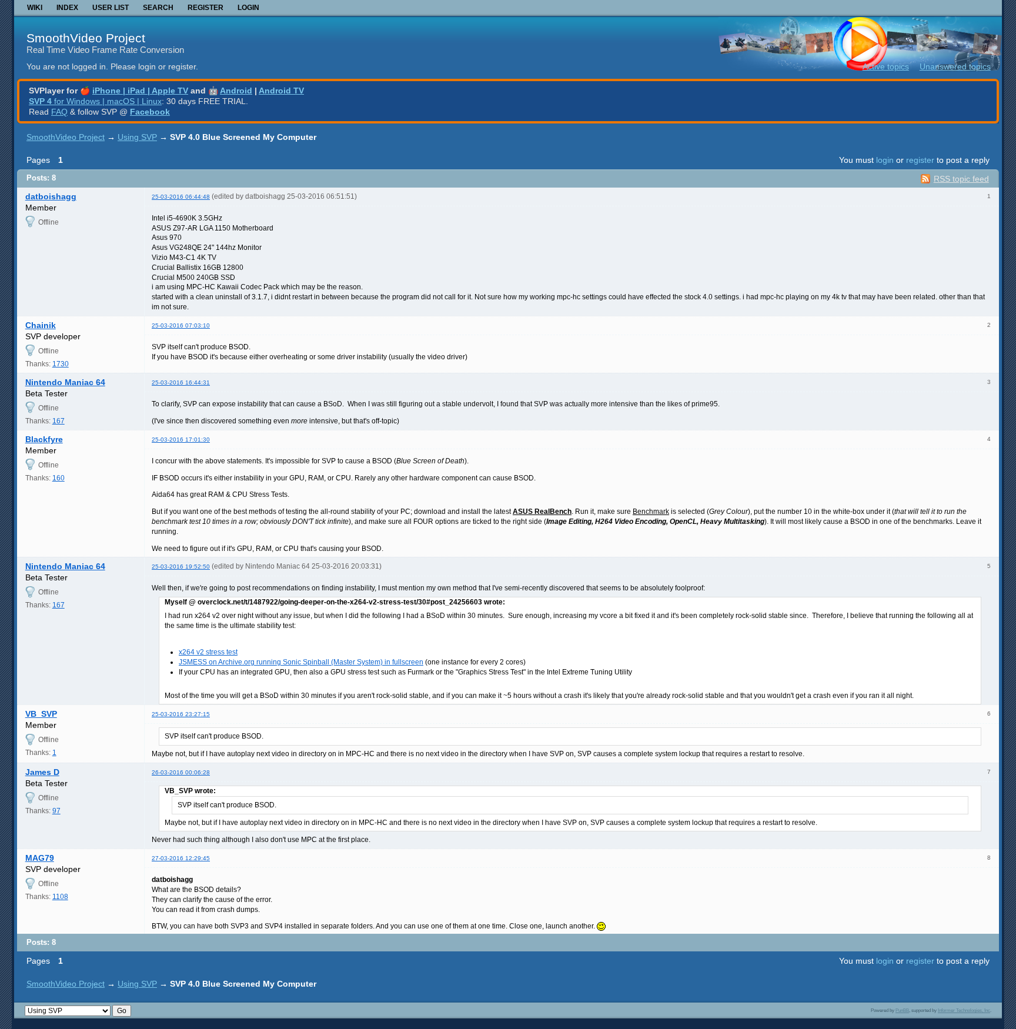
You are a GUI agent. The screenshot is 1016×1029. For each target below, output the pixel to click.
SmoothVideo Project (85, 38)
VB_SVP (41, 714)
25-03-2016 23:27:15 (181, 714)
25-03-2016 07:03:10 (181, 325)
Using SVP (137, 137)
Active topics (886, 66)
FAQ (59, 111)
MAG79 (39, 858)
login (885, 160)
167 (58, 421)
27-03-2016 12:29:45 (181, 858)
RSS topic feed (961, 178)
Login (248, 8)
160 (58, 478)
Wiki (34, 8)
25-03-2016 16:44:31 (181, 382)
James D (42, 772)
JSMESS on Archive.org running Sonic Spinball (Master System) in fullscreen (301, 662)
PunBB (902, 1010)
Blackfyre (44, 439)
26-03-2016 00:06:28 (181, 772)
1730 (60, 364)
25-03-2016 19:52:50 (181, 566)
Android (236, 90)
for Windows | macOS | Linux (95, 101)
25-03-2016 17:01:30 (181, 439)
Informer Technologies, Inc (964, 1010)
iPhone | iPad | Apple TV (140, 90)
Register (205, 8)
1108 (60, 897)
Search (158, 8)
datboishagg (50, 196)
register (920, 160)
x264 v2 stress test (208, 652)
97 (56, 811)
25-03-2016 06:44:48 (181, 196)
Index (67, 8)
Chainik (40, 325)
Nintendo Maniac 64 (65, 382)
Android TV (281, 90)
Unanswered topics (955, 66)
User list (110, 8)
